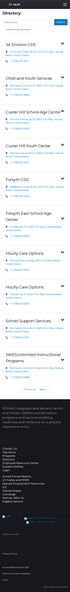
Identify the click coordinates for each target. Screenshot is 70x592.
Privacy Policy (9, 554)
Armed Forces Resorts (16, 476)
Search (60, 22)
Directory (8, 459)
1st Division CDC (21, 44)
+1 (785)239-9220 (20, 128)
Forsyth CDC (17, 179)
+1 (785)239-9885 (20, 94)
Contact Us (9, 449)
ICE (4, 487)
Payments (9, 452)
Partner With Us (13, 498)
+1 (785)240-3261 (19, 337)
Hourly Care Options (25, 253)
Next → (44, 389)
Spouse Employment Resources (23, 483)
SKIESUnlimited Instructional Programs (33, 357)
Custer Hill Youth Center (28, 146)
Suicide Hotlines (12, 466)
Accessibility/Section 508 (15, 567)
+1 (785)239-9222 (19, 162)
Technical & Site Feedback (16, 573)
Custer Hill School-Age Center (33, 112)
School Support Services (28, 321)
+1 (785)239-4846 (20, 196)
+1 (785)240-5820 (20, 236)
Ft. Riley (14, 4)
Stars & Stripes (11, 491)
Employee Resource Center (20, 463)
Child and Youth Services (29, 78)
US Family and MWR (15, 480)
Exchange (9, 494)
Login (6, 470)
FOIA (4, 580)
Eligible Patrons (12, 501)
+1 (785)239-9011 (19, 61)
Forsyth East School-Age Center (28, 216)
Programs (8, 456)
